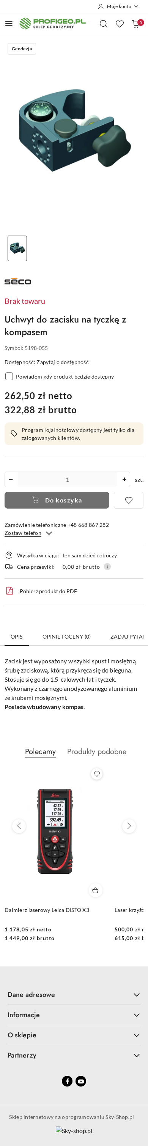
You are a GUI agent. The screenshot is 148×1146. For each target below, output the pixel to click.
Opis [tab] (17, 636)
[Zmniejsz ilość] (10, 479)
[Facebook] (67, 1081)
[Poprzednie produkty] (19, 826)
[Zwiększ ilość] (124, 479)
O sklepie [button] (22, 1035)
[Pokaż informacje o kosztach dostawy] (107, 566)
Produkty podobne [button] (96, 751)
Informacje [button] (24, 1015)
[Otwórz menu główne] (9, 23)
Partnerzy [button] (22, 1055)
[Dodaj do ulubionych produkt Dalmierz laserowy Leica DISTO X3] (96, 774)
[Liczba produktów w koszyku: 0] (135, 23)
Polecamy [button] (40, 751)
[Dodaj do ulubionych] (128, 500)
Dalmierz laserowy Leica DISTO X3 (47, 910)
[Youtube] (81, 1081)
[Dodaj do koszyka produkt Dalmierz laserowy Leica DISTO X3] (95, 890)
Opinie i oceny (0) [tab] (67, 636)
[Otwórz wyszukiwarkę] (103, 23)
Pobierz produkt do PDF (48, 591)
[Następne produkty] (129, 826)
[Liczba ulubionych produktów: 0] (119, 23)
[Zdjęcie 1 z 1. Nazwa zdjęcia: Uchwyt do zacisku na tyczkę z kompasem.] (17, 248)
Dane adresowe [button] (31, 995)
